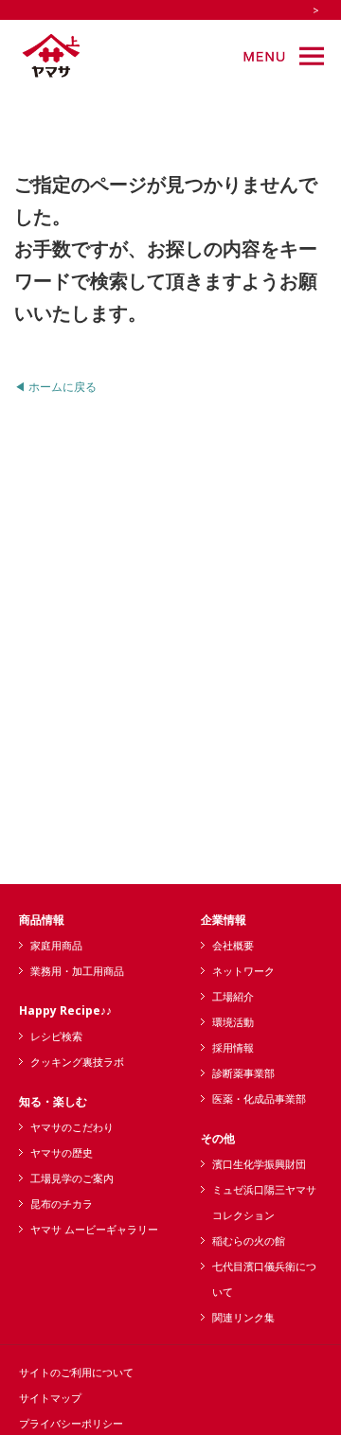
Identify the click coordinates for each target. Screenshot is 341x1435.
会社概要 (233, 945)
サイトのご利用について (76, 1372)
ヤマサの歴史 (61, 1152)
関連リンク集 (243, 1317)
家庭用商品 (56, 945)
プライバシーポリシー (71, 1423)
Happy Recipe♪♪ (65, 1010)
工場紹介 (233, 996)
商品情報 (41, 920)
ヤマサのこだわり (72, 1127)
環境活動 (233, 1022)
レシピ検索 (56, 1036)
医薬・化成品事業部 (259, 1098)
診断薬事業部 (243, 1073)
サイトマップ (50, 1398)
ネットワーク (243, 971)
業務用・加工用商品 (77, 971)
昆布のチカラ (61, 1203)
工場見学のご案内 (72, 1178)
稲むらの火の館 (248, 1240)
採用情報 (233, 1047)
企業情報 (223, 920)
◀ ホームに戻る (55, 387)
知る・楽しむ (53, 1101)
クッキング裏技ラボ (77, 1061)
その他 (218, 1138)
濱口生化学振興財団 (259, 1164)
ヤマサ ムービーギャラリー (94, 1229)
